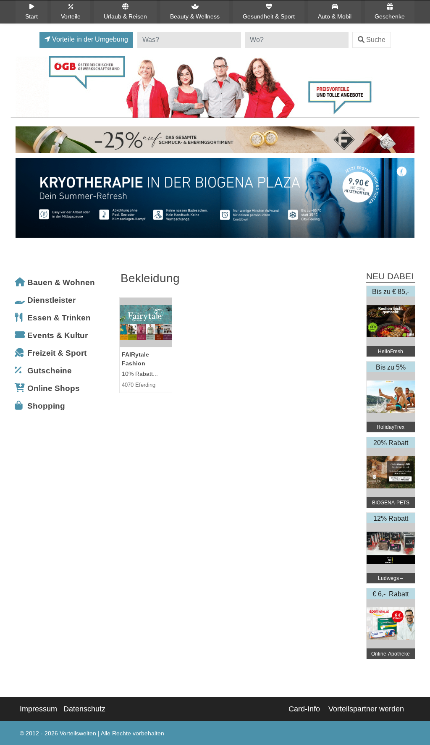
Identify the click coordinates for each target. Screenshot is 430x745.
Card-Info (304, 709)
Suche (375, 39)
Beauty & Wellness (195, 16)
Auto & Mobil (334, 16)
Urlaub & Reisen (125, 16)
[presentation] (23, 200)
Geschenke (390, 16)
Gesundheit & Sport (269, 16)
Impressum (38, 709)
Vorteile (71, 16)
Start (31, 16)
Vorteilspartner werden (366, 709)
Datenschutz (84, 709)
